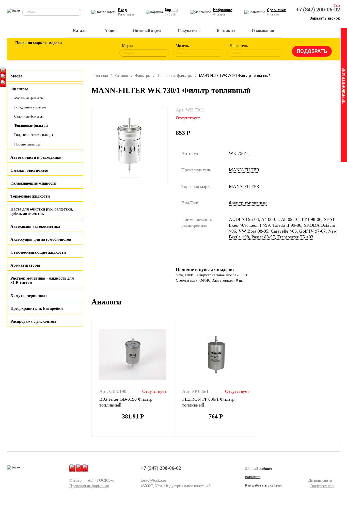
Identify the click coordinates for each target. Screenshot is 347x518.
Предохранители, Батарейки (36, 308)
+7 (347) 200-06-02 (318, 10)
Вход (122, 10)
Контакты (226, 30)
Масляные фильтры (28, 98)
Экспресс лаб (322, 486)
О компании (263, 30)
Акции (110, 30)
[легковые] (21, 50)
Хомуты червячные (28, 295)
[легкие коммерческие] (38, 50)
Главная (101, 76)
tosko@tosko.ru (153, 480)
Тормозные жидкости (30, 196)
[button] (88, 377)
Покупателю (189, 30)
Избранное (222, 10)
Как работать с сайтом (263, 485)
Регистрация (126, 14)
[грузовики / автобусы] (54, 50)
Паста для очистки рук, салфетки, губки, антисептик (41, 211)
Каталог (80, 30)
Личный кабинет (258, 469)
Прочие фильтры (27, 144)
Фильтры (143, 76)
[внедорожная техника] (87, 50)
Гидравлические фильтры (33, 135)
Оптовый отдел (147, 30)
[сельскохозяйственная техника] (71, 50)
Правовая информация (89, 486)
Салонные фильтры (28, 116)
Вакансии (252, 477)
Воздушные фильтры (30, 107)
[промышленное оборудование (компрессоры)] (104, 50)
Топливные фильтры (31, 125)
